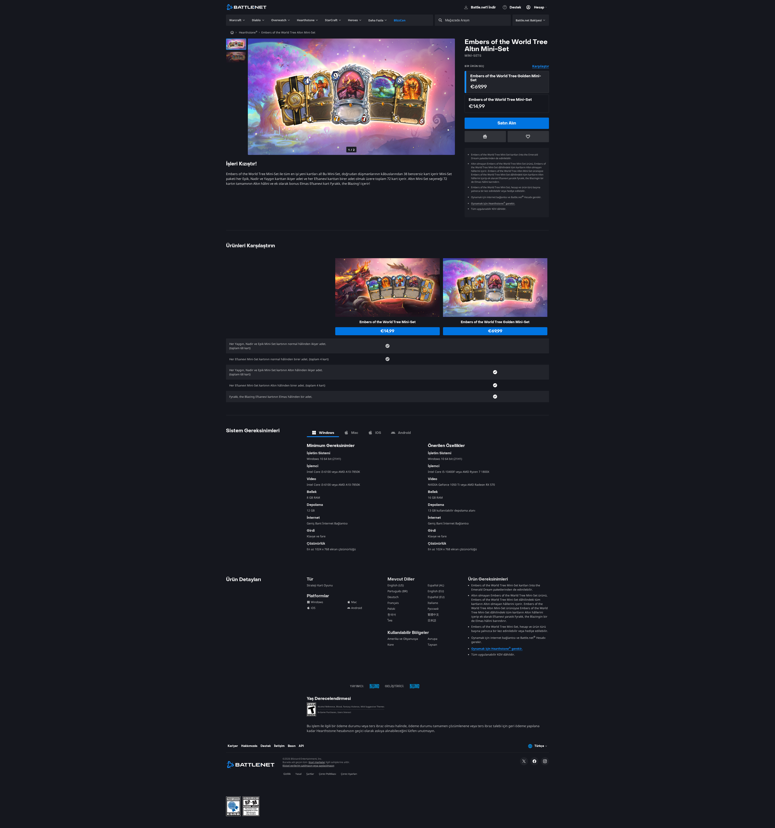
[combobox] (476, 20)
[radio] (507, 82)
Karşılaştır (540, 66)
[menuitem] (237, 20)
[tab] (323, 432)
